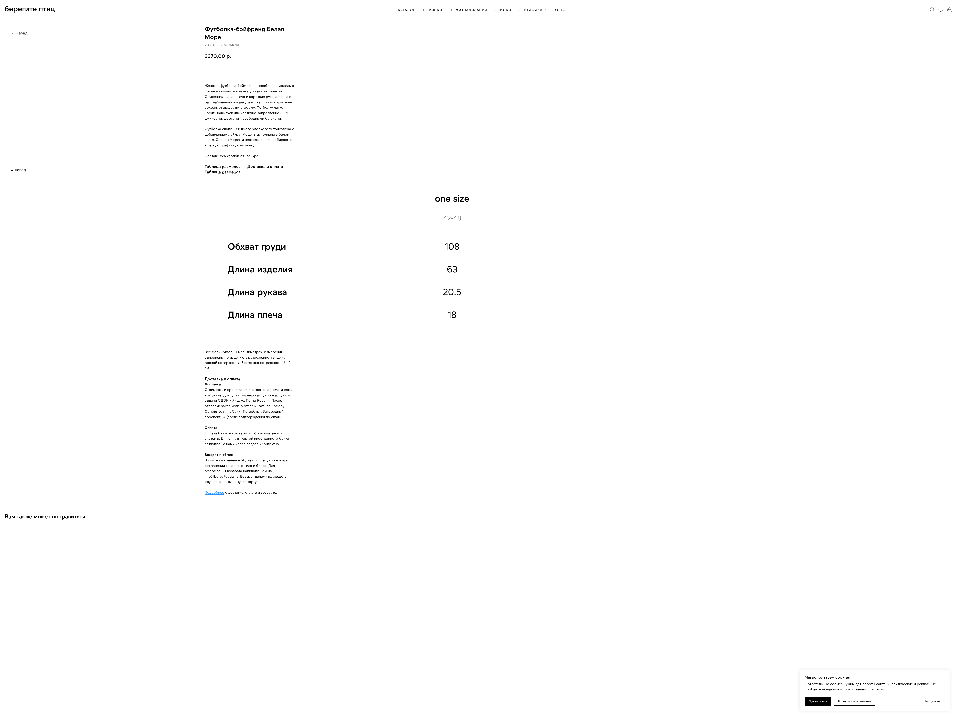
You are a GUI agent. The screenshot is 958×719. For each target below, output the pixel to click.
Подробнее (214, 492)
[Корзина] (949, 9)
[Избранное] (940, 9)
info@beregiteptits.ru (222, 476)
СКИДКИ (503, 10)
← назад (18, 169)
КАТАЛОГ (406, 10)
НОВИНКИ (432, 10)
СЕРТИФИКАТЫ (533, 10)
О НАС (561, 10)
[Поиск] (932, 9)
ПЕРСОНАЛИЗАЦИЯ (468, 10)
